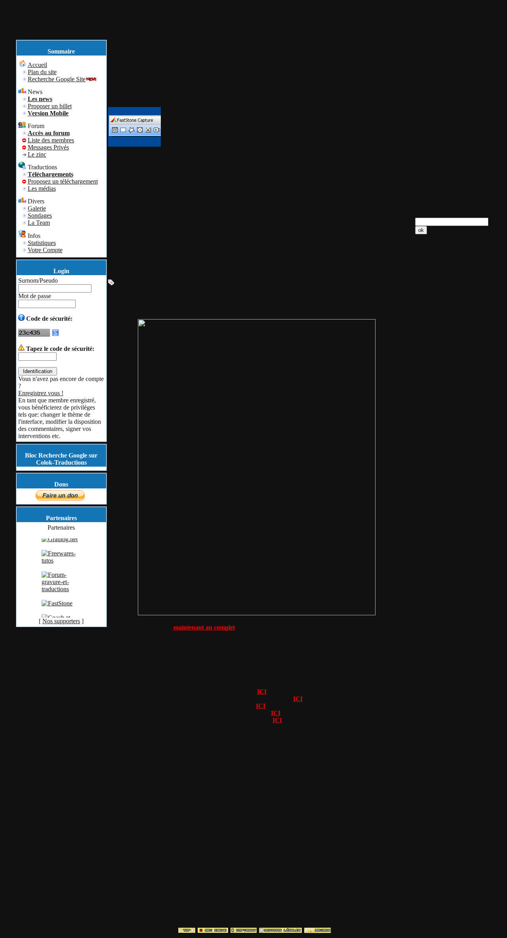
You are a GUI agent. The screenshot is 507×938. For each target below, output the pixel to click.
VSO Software (449, 427)
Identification (219, 6)
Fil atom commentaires (459, 866)
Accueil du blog (451, 66)
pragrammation (435, 318)
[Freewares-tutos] (61, 565)
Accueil (160, 6)
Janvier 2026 (455, 485)
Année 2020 (446, 566)
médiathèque (465, 290)
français (162, 283)
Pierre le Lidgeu (138, 269)
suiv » (325, 880)
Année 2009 (446, 715)
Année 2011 (446, 688)
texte (422, 368)
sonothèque (430, 297)
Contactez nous (286, 887)
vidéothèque (431, 268)
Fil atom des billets (454, 859)
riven (246, 283)
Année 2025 (446, 499)
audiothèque (431, 290)
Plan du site (186, 6)
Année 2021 (446, 553)
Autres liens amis (452, 814)
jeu (177, 283)
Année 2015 (446, 634)
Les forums (298, 6)
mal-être (446, 340)
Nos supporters (61, 621)
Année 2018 (446, 593)
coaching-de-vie (436, 354)
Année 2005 (446, 769)
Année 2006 (446, 755)
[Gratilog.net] (60, 544)
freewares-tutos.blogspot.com (454, 803)
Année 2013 (446, 661)
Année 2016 (446, 620)
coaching (470, 354)
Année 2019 (446, 580)
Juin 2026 (451, 478)
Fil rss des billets (451, 844)
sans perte (447, 275)
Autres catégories (452, 434)
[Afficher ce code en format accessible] (55, 334)
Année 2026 (446, 465)
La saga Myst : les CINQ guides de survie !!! (197, 252)
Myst (319, 283)
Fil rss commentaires (456, 851)
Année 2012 (446, 674)
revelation (266, 283)
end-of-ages (223, 283)
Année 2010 (446, 701)
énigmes (140, 283)
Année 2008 (446, 728)
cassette (425, 282)
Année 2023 (446, 526)
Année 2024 (446, 512)
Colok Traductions (158, 83)
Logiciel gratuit (450, 406)
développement (435, 311)
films (447, 261)
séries (431, 261)
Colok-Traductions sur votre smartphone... (194, 771)
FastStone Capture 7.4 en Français (178, 66)
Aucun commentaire (133, 828)
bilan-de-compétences (443, 347)
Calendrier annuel (453, 88)
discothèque (462, 297)
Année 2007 (446, 742)
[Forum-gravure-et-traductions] (61, 594)
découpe (472, 275)
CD (442, 282)
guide (189, 283)
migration (468, 261)
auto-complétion (451, 325)
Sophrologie (431, 361)
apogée (302, 283)
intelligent (462, 361)
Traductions (445, 420)
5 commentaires (127, 222)
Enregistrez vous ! (40, 393)
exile (286, 283)
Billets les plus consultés (449, 77)
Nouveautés (446, 413)
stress (466, 340)
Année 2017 (446, 607)
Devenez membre (260, 6)
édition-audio (432, 304)
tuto (202, 283)
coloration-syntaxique (443, 332)
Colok (125, 83)
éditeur (424, 340)
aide (332, 283)
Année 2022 (446, 539)
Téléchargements (335, 6)
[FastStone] (57, 608)
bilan (479, 347)
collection (462, 282)
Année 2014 (446, 647)
